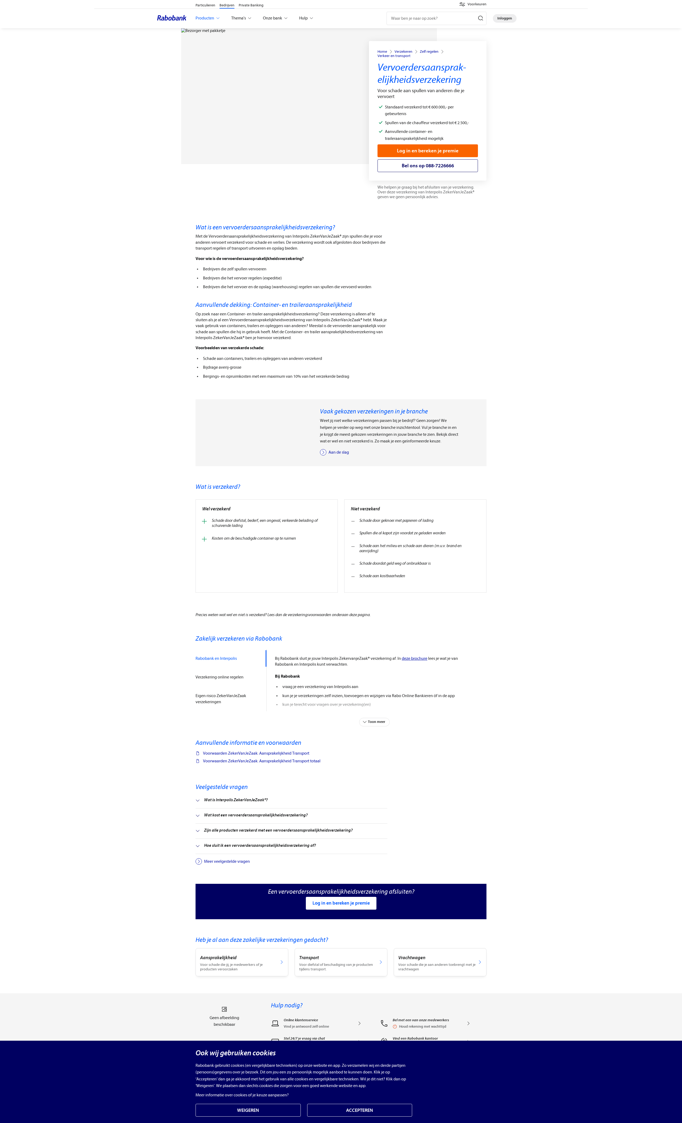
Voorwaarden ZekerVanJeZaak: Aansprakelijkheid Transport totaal (261, 761)
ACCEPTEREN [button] (359, 1110)
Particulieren (205, 5)
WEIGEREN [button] (248, 1110)
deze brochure (414, 658)
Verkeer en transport (394, 56)
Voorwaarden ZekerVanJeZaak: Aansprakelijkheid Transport (256, 753)
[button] (472, 4)
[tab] (231, 658)
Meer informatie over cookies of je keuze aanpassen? (242, 1095)
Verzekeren (403, 52)
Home (382, 52)
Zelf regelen (429, 52)
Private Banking (251, 5)
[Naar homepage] (173, 18)
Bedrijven (227, 5)
